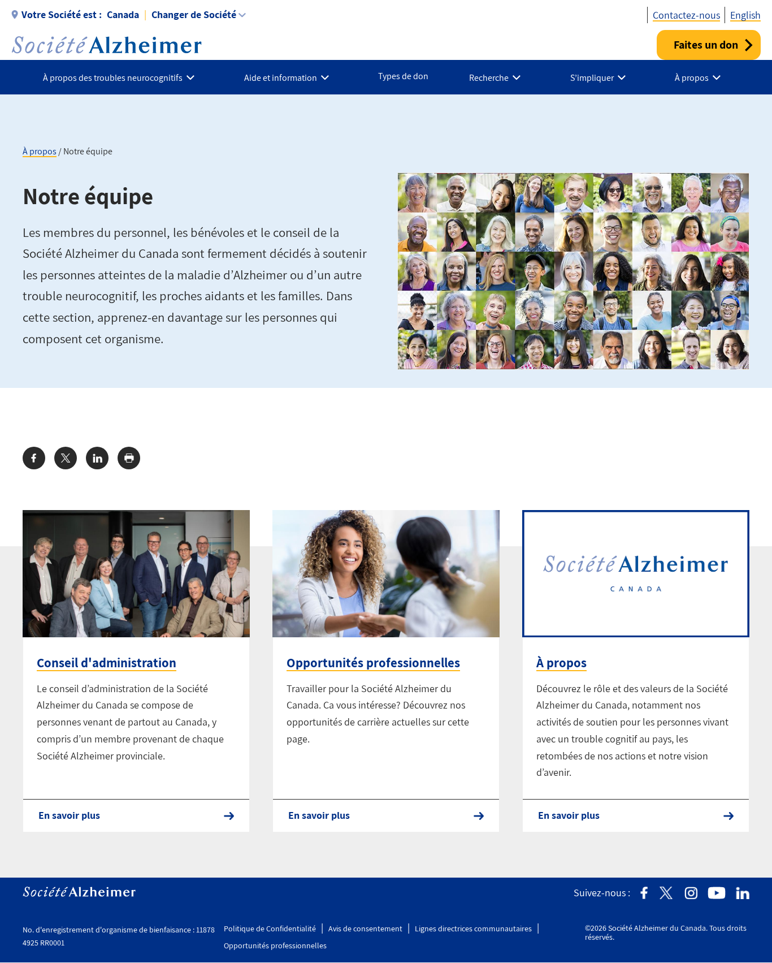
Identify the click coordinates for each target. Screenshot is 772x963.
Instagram (690, 893)
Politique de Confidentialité (270, 928)
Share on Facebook (34, 458)
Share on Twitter (65, 458)
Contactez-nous (686, 14)
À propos (40, 151)
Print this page (129, 458)
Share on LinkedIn (97, 458)
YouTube (717, 893)
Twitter (666, 893)
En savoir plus (69, 815)
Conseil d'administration (106, 662)
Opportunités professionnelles (373, 662)
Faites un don (706, 44)
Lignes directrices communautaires (473, 928)
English (745, 14)
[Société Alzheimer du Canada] (106, 45)
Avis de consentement (365, 928)
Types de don (403, 76)
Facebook (644, 893)
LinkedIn (742, 893)
